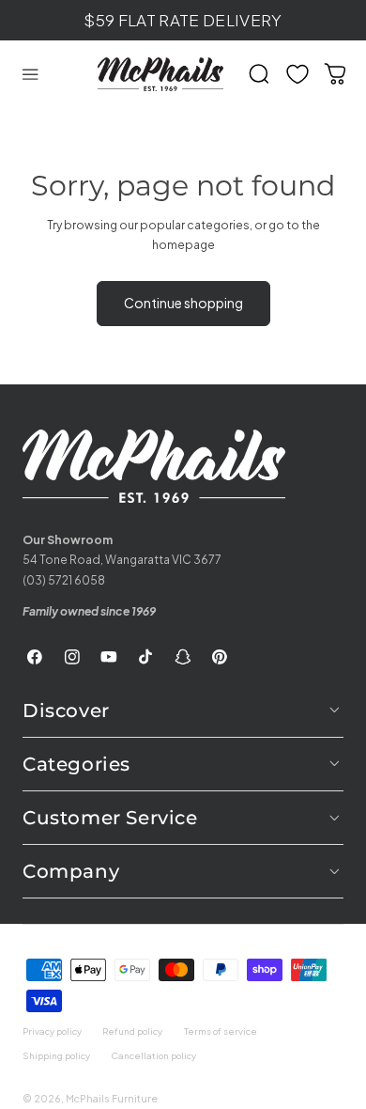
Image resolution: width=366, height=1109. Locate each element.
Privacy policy (52, 1031)
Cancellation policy (153, 1055)
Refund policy (132, 1031)
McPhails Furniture (112, 1098)
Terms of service (220, 1031)
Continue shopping (183, 302)
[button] (30, 74)
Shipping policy (56, 1055)
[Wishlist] (297, 74)
